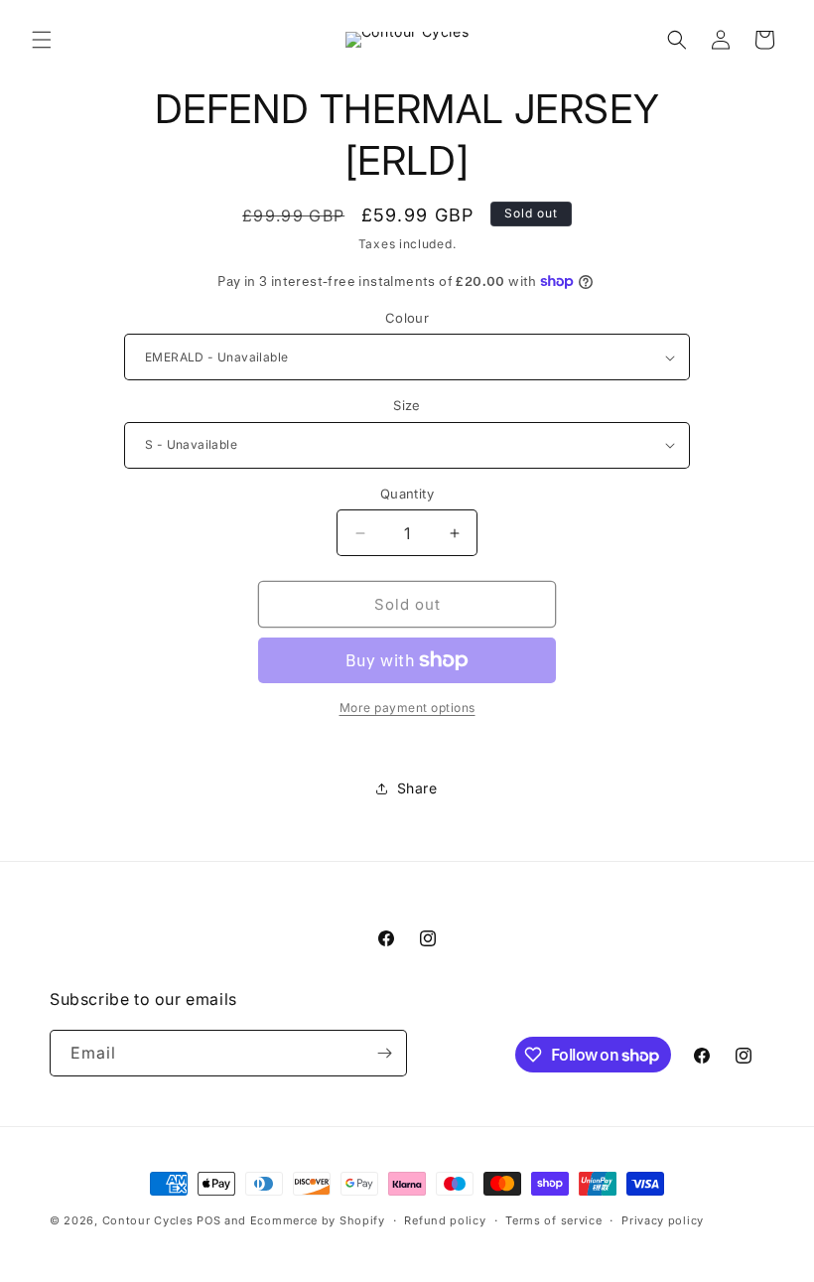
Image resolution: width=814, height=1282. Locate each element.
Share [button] (417, 788)
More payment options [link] (407, 707)
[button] (42, 40)
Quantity (407, 493)
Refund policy (444, 1220)
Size (407, 405)
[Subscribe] (384, 1053)
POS (208, 1220)
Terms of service (553, 1220)
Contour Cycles (148, 1220)
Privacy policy (662, 1220)
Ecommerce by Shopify (317, 1220)
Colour (407, 318)
